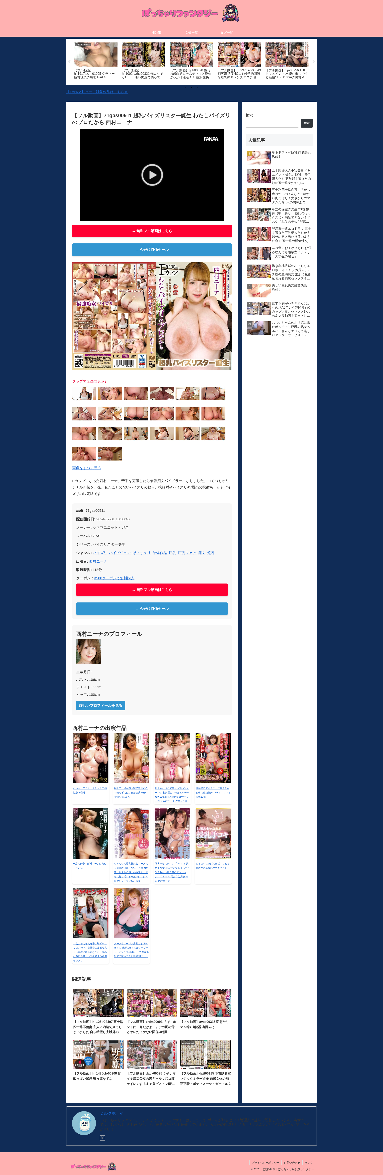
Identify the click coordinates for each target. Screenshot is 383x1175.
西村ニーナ (98, 561)
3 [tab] (197, 88)
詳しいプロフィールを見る (100, 706)
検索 (249, 115)
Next (314, 62)
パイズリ (100, 553)
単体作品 (160, 553)
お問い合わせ (292, 1162)
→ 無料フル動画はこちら (152, 231)
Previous (69, 62)
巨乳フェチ (187, 553)
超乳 (210, 553)
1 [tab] (186, 88)
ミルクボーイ (112, 1113)
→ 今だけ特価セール (152, 250)
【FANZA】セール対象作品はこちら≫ (97, 92)
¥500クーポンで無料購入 (114, 578)
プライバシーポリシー (265, 1162)
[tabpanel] (95, 61)
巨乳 (172, 553)
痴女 (201, 553)
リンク (309, 1162)
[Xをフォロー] (102, 1138)
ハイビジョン (120, 553)
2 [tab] (191, 88)
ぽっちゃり (142, 553)
